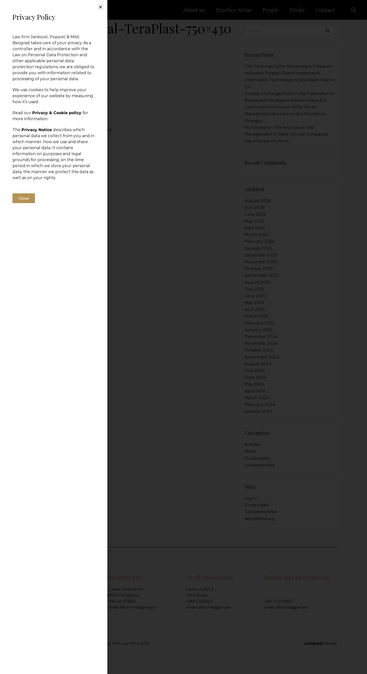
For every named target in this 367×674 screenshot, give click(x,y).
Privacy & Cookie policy (56, 112)
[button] (100, 7)
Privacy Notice (36, 129)
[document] (183, 337)
